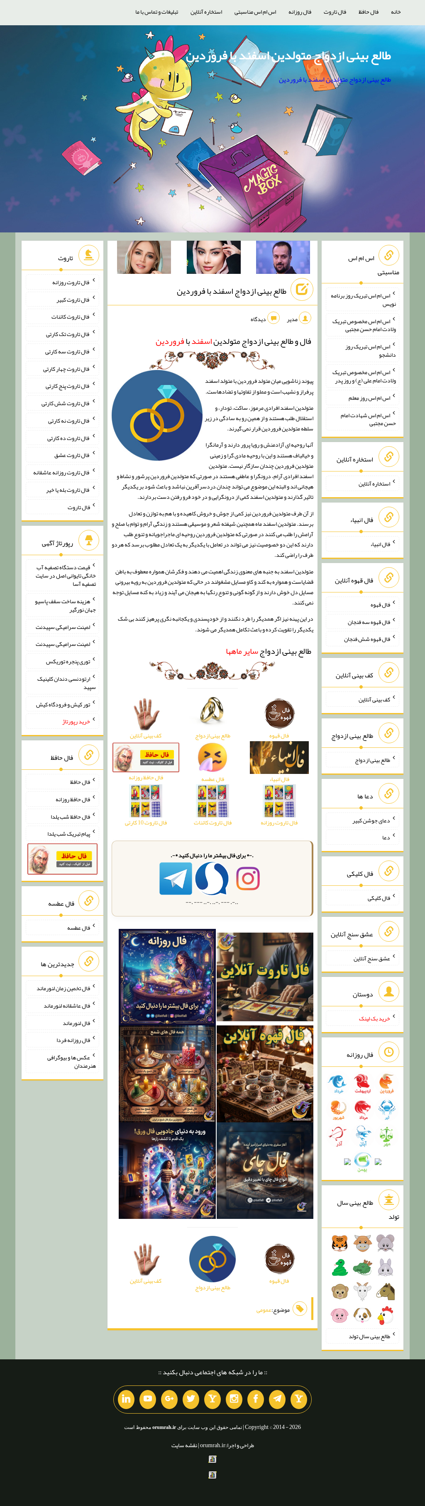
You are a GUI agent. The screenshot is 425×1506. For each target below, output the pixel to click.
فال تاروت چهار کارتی (66, 368)
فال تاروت (335, 11)
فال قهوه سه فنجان (369, 621)
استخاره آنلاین (206, 11)
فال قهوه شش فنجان (367, 639)
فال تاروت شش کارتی (66, 403)
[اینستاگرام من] (234, 1399)
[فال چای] (265, 1172)
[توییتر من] (191, 1399)
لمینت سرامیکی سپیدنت (63, 626)
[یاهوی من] (299, 1399)
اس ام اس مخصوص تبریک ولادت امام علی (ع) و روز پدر (364, 376)
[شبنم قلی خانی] (144, 259)
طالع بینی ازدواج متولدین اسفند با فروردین (288, 55)
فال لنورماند (76, 1022)
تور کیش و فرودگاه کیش (63, 704)
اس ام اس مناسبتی (255, 11)
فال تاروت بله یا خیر (68, 490)
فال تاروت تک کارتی (68, 334)
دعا (386, 837)
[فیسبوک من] (255, 1399)
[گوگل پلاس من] (169, 1399)
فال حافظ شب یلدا (70, 816)
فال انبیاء (380, 544)
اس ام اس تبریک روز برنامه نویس (363, 299)
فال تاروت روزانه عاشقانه (61, 472)
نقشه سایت (184, 1445)
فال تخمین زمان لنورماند (63, 988)
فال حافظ (369, 11)
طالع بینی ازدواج (268, 651)
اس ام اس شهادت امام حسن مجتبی (368, 419)
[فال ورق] (167, 1172)
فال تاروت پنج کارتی (68, 386)
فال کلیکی (379, 898)
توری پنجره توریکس (68, 661)
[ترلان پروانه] (214, 259)
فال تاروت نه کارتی (69, 420)
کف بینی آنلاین (374, 699)
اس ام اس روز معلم (369, 398)
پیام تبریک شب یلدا (68, 833)
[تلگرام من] (277, 1399)
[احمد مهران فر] (283, 259)
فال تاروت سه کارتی (67, 351)
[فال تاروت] (265, 979)
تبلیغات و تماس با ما (156, 11)
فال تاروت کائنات (70, 316)
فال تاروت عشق (72, 455)
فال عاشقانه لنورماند (67, 1005)
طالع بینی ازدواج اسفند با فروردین (231, 291)
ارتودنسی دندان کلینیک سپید (66, 683)
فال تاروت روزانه (71, 282)
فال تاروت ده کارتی (68, 437)
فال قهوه (380, 604)
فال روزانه (299, 11)
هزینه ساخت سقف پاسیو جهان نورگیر (65, 605)
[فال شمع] (167, 1075)
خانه (396, 11)
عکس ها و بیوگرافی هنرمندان (71, 1061)
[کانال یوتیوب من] (147, 1399)
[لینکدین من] (126, 1399)
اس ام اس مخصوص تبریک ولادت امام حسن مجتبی (364, 325)
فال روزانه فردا (73, 1040)
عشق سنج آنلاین (372, 958)
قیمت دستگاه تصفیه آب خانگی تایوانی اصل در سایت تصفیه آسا (66, 575)
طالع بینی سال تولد (369, 1336)
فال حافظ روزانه (73, 799)
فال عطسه (78, 927)
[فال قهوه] (265, 1075)
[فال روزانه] (167, 979)
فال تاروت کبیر (73, 299)
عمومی (263, 1309)
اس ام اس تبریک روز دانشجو (370, 350)
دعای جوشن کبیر (371, 820)
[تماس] (212, 1399)
